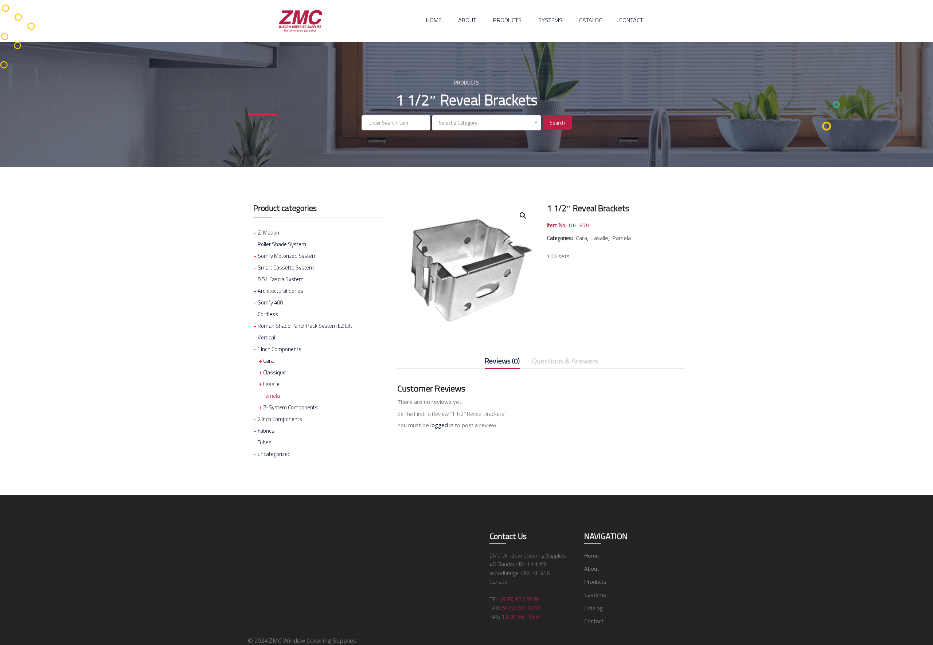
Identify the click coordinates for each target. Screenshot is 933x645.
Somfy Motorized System (287, 256)
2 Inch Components (280, 419)
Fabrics (266, 430)
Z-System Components (290, 407)
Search (557, 122)
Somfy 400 (270, 302)
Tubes (265, 442)
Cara (268, 361)
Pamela (271, 396)
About (467, 20)
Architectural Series (280, 291)
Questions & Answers (565, 361)
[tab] (502, 362)
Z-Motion (268, 232)
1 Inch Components (279, 349)
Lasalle (271, 384)
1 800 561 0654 (521, 616)
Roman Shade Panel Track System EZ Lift (305, 326)
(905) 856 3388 (520, 607)
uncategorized (274, 454)
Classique (274, 372)
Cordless (268, 314)
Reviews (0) (502, 361)
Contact (631, 20)
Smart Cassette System (286, 267)
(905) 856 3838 (520, 599)
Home (433, 20)
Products (507, 20)
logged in (441, 425)
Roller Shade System (282, 244)
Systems (550, 20)
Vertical (266, 337)
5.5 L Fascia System (281, 279)
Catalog (590, 20)
